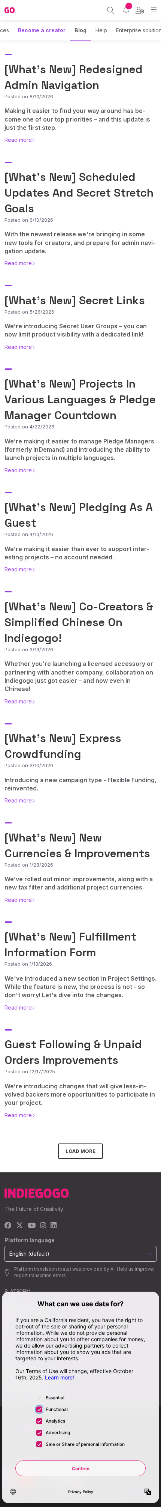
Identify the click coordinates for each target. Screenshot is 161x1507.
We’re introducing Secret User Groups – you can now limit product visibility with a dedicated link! (75, 330)
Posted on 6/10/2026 (28, 220)
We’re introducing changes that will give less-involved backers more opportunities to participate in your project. (79, 1094)
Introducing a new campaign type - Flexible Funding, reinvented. (80, 784)
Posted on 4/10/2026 (28, 534)
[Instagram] (43, 1226)
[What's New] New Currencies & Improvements (77, 845)
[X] (19, 1226)
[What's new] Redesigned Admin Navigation (73, 77)
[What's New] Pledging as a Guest (78, 515)
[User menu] (139, 10)
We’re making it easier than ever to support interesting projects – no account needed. (76, 553)
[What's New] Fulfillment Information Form (70, 944)
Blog (80, 30)
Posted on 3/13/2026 (28, 649)
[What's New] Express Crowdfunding (62, 746)
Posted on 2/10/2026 (28, 765)
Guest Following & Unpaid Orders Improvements (73, 1052)
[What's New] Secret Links (74, 300)
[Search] (111, 10)
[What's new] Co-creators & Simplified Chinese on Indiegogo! (78, 622)
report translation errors (40, 1275)
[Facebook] (8, 1226)
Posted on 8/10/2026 (28, 96)
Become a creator (42, 30)
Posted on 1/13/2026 (28, 964)
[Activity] (126, 10)
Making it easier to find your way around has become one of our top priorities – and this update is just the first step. (77, 119)
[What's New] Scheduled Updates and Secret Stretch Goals (79, 193)
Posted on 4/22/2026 (29, 427)
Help (101, 30)
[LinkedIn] (54, 1226)
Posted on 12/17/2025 (29, 1071)
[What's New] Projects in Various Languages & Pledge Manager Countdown (80, 399)
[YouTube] (32, 1226)
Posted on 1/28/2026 (28, 865)
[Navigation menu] (153, 10)
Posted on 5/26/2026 (29, 312)
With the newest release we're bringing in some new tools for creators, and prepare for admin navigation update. (79, 242)
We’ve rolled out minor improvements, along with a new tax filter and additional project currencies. (78, 883)
